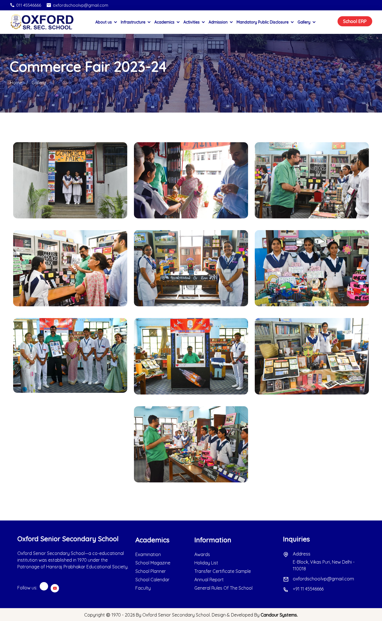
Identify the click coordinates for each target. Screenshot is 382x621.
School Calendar (152, 579)
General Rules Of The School (223, 588)
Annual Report (209, 579)
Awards (202, 554)
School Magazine (152, 563)
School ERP (355, 21)
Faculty (143, 588)
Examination (148, 554)
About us (104, 22)
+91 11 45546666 (308, 589)
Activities (192, 22)
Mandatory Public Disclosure (263, 22)
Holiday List (206, 563)
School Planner (150, 571)
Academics (165, 22)
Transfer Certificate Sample (222, 571)
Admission (219, 22)
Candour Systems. (279, 615)
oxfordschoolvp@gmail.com (80, 5)
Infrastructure (134, 22)
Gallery (305, 22)
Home (16, 82)
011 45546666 (28, 5)
